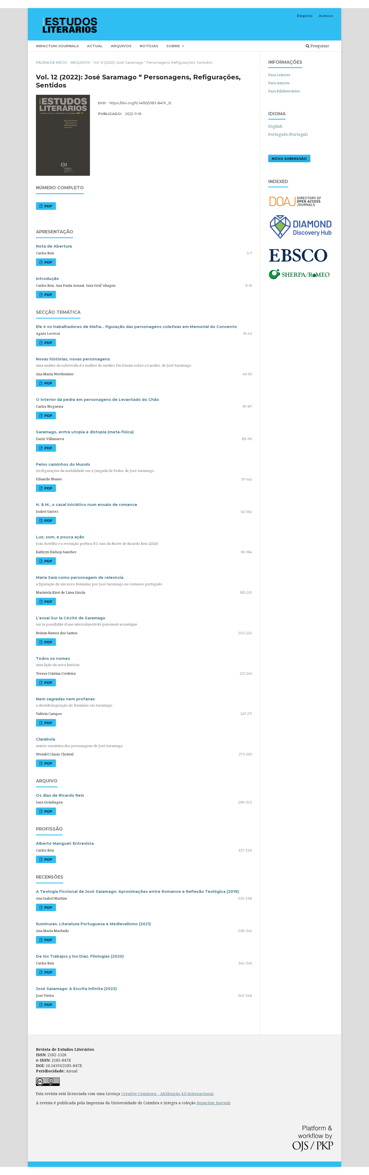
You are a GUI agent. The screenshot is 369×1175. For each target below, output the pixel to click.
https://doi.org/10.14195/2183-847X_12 (140, 103)
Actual (95, 46)
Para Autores (279, 82)
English (275, 126)
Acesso (326, 15)
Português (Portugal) (288, 134)
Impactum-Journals (57, 46)
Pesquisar (319, 45)
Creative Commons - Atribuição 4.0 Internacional (167, 1093)
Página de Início (51, 62)
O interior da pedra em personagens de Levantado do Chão (97, 399)
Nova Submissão (289, 158)
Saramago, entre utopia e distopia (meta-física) (85, 432)
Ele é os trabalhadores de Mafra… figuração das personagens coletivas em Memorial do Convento (136, 326)
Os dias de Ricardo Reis (60, 795)
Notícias (149, 46)
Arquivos (121, 46)
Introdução (47, 278)
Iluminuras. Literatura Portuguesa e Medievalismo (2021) (93, 923)
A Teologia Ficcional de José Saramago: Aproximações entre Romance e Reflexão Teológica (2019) (137, 891)
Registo (305, 15)
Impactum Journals (214, 1102)
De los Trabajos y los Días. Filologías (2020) (80, 956)
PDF (47, 206)
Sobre (173, 46)
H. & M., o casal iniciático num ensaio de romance (86, 504)
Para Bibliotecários (284, 91)
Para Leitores (279, 74)
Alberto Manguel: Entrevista (65, 843)
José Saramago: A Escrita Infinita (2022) (76, 988)
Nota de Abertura (54, 246)
